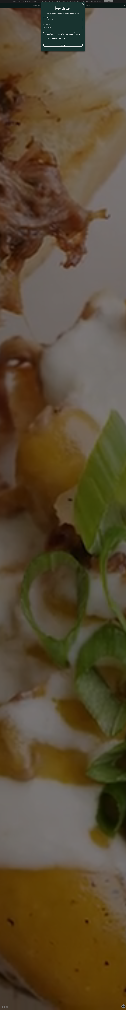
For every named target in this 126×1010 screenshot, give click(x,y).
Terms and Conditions (51, 36)
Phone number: (46, 24)
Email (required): (46, 17)
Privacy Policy (77, 34)
